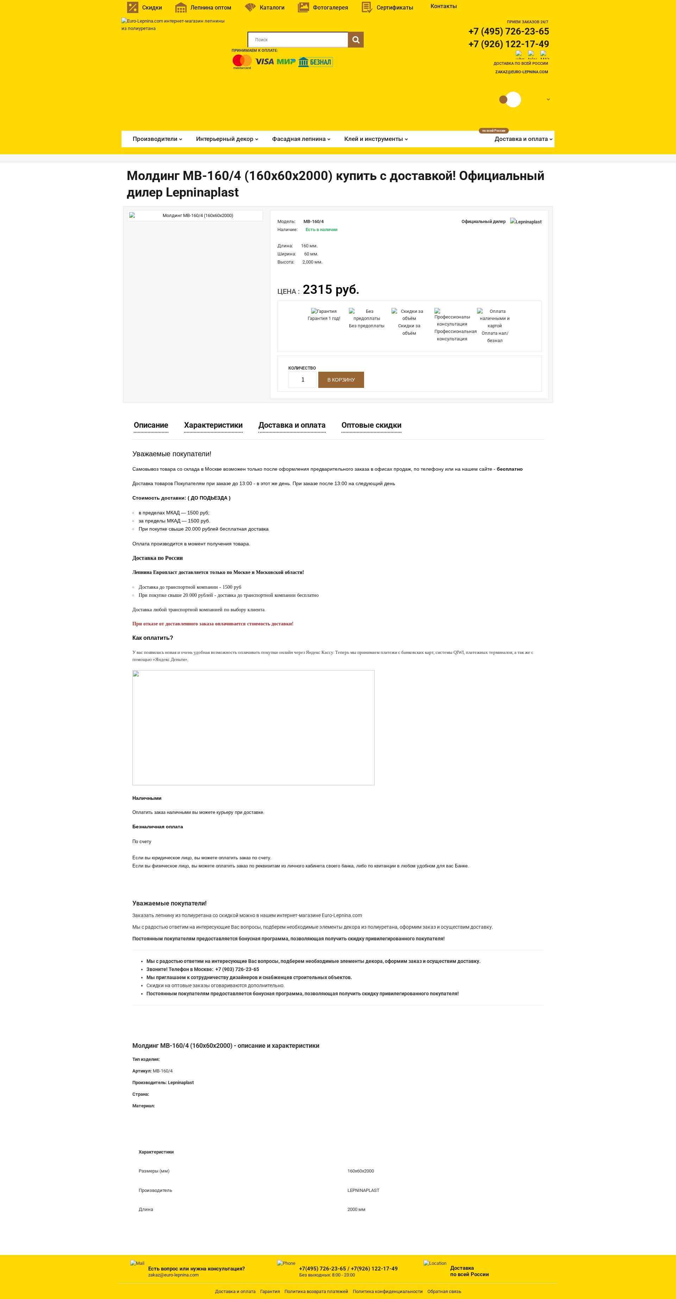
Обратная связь (444, 1291)
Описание (151, 425)
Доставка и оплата (292, 425)
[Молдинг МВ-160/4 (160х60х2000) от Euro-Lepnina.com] (195, 215)
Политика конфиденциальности (388, 1291)
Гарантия (270, 1291)
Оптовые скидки (371, 425)
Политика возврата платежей (316, 1291)
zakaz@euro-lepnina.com (521, 72)
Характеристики (213, 425)
